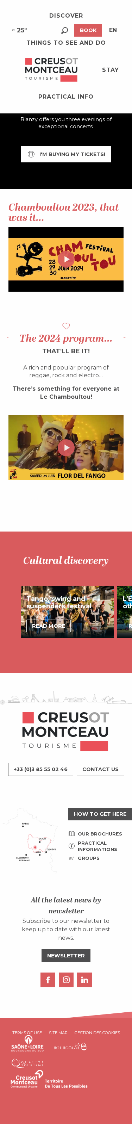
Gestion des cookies (97, 1032)
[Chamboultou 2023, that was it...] (66, 259)
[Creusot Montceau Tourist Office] (51, 70)
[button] (64, 30)
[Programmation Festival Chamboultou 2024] (66, 447)
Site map (58, 1032)
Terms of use (27, 1032)
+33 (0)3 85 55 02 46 (41, 769)
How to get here (100, 814)
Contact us (100, 769)
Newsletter (66, 955)
